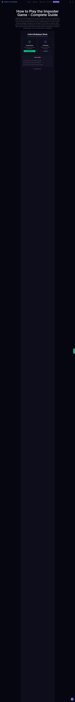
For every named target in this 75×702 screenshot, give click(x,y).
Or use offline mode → (37, 68)
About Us (50, 1)
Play (30, 1)
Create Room (29, 51)
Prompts (35, 1)
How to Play (43, 1)
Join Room (45, 51)
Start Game (57, 1)
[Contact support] (72, 699)
